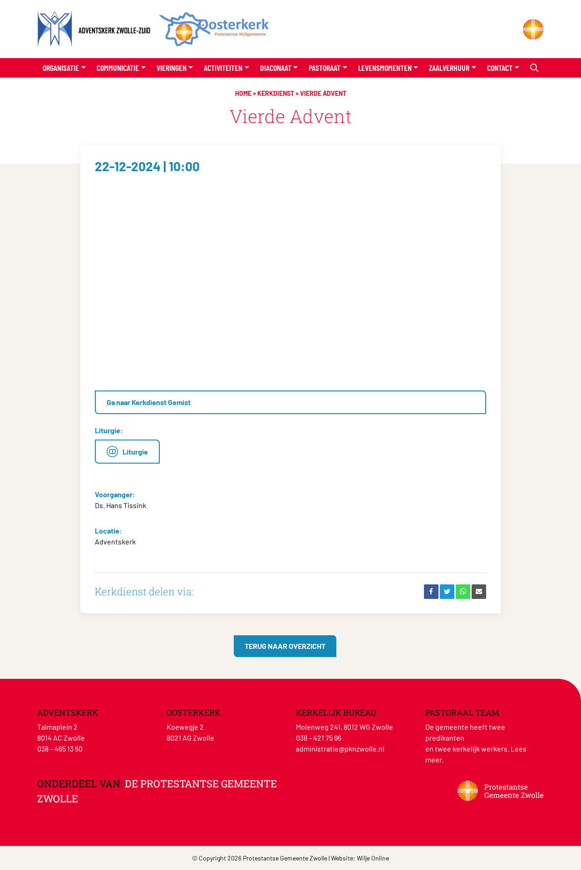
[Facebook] (431, 591)
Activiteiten (223, 68)
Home (243, 93)
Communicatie (118, 68)
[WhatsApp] (463, 591)
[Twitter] (447, 591)
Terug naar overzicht (285, 646)
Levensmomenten (385, 68)
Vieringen (172, 68)
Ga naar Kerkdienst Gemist (149, 402)
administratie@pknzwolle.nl (340, 748)
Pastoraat (324, 68)
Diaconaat (275, 68)
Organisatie (61, 68)
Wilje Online (373, 858)
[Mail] (479, 591)
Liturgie (135, 451)
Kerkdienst (275, 93)
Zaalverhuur (449, 68)
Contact (499, 68)
